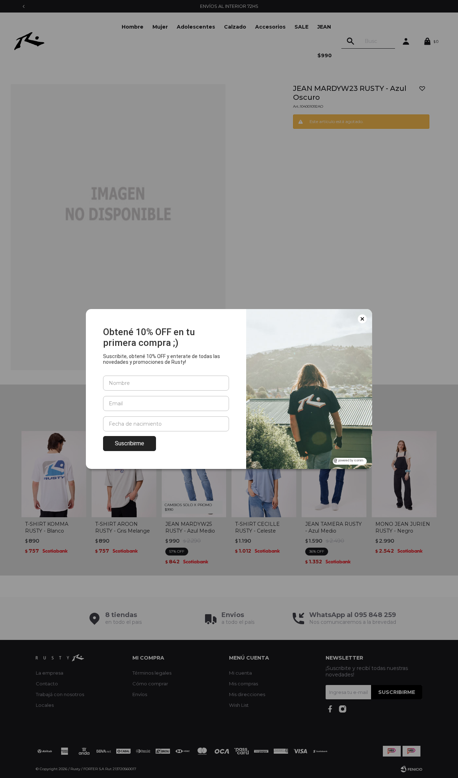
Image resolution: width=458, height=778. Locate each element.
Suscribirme (129, 443)
